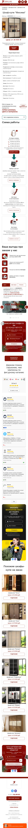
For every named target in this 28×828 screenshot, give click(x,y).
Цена (4, 284)
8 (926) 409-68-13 (15, 146)
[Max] (15, 559)
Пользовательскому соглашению (11, 348)
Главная (4, 7)
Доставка (14, 284)
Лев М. (8, 432)
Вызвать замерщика (14, 180)
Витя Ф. (9, 484)
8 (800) (14, 794)
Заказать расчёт (14, 48)
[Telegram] (13, 559)
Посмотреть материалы (14, 358)
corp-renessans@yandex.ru (14, 801)
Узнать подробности (23, 106)
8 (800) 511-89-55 (15, 141)
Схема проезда (14, 807)
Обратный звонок (14, 798)
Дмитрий (9, 415)
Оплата (21, 284)
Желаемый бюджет (15, 338)
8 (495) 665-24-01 (15, 144)
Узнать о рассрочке (14, 210)
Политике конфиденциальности (15, 347)
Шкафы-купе (12, 7)
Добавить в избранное (14, 810)
